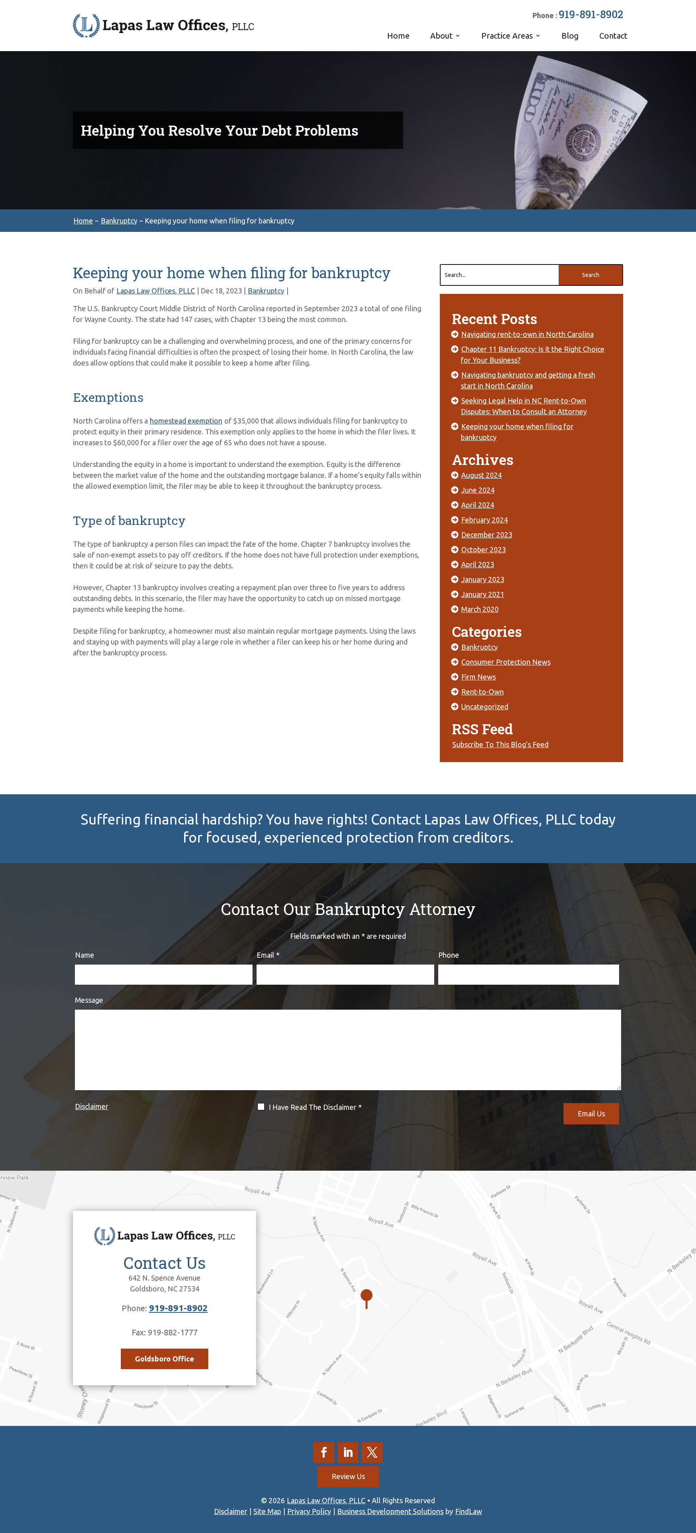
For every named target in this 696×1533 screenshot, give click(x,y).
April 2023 (477, 564)
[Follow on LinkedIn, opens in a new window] (348, 1452)
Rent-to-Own (482, 692)
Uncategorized (484, 706)
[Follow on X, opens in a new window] (372, 1452)
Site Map (267, 1511)
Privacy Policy (309, 1511)
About (441, 35)
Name (84, 955)
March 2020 (480, 609)
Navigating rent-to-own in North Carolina (527, 334)
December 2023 (486, 535)
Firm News (478, 677)
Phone (448, 955)
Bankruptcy (266, 291)
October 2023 (483, 549)
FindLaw (468, 1511)
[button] (688, 1475)
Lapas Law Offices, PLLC (155, 291)
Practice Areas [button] (507, 35)
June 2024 (478, 490)
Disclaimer (91, 1106)
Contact (613, 35)
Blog (570, 35)
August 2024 (481, 475)
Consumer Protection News (506, 662)
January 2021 (482, 594)
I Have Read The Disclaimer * (315, 1107)
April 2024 (477, 505)
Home (398, 35)
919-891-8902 (591, 14)
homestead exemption (186, 421)
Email (268, 955)
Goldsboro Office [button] (164, 1359)
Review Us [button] (348, 1476)
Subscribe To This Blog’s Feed (500, 744)
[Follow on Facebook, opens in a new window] (323, 1452)
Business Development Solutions (390, 1511)
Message (89, 1000)
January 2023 (482, 579)
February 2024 (484, 520)
